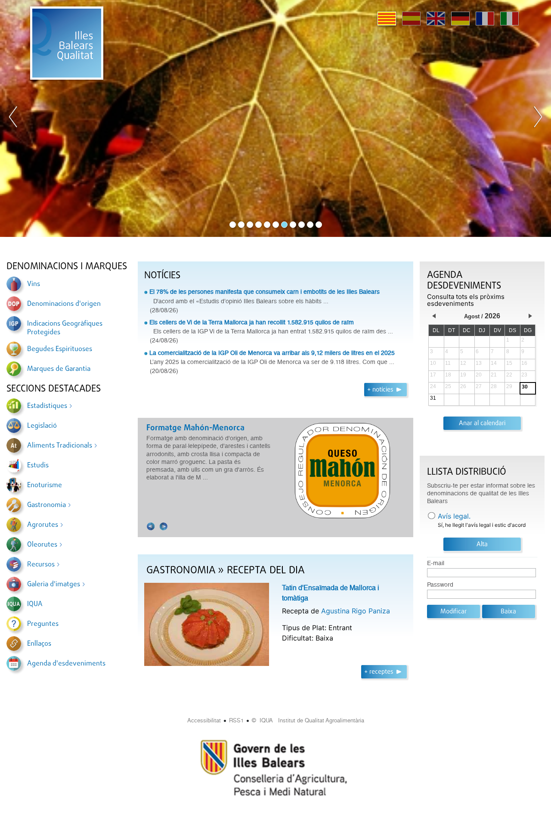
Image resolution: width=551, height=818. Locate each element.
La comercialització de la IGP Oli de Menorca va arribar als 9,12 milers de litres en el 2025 (272, 352)
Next (537, 118)
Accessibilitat (204, 720)
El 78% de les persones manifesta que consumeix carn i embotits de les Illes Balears (264, 291)
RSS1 (236, 720)
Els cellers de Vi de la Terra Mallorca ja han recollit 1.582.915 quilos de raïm (251, 322)
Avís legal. (454, 516)
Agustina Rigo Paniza (355, 611)
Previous (13, 118)
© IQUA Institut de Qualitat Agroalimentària (308, 720)
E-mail (435, 563)
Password (440, 585)
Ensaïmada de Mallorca (188, 428)
